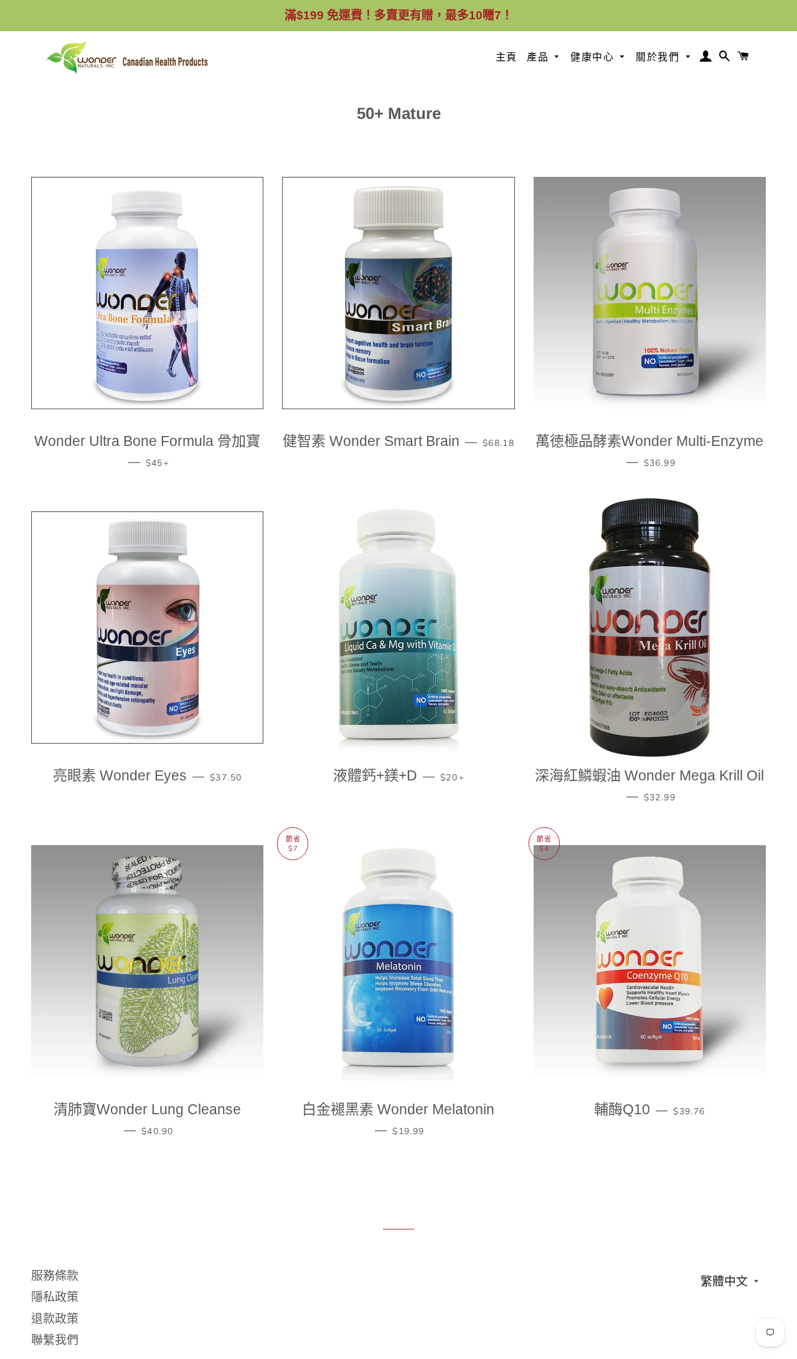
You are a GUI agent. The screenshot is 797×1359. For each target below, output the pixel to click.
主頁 (506, 57)
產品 (539, 57)
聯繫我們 (54, 1340)
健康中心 (594, 57)
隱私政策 (54, 1297)
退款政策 (54, 1318)
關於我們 (659, 57)
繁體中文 (724, 1281)
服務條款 (54, 1275)
